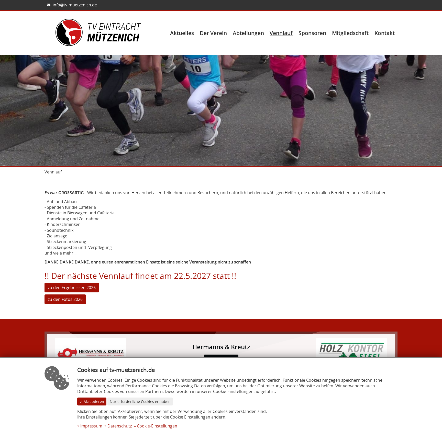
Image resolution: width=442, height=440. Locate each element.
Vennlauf (281, 33)
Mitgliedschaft (350, 33)
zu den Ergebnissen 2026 (72, 287)
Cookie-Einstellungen (157, 426)
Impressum (91, 426)
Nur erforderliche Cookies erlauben (140, 401)
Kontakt (384, 33)
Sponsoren (312, 33)
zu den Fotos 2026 (65, 299)
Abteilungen (248, 33)
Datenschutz (119, 426)
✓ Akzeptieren (92, 401)
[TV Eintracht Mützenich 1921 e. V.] (98, 33)
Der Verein (213, 33)
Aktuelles (182, 33)
